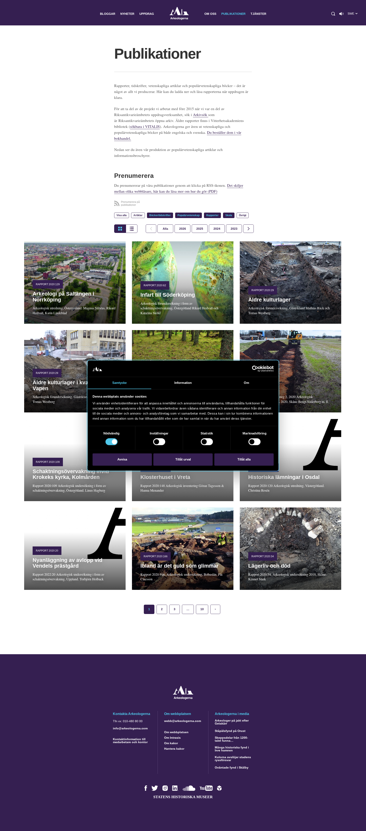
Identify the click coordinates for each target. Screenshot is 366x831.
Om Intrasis (172, 737)
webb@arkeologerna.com (182, 720)
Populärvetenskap (188, 215)
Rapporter (212, 215)
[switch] (159, 441)
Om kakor (171, 743)
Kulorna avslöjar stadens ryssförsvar (233, 759)
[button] (333, 13)
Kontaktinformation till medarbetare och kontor (130, 741)
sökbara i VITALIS (145, 126)
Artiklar (138, 215)
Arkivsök (200, 114)
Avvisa (122, 459)
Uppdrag (146, 13)
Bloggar (107, 13)
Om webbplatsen (176, 732)
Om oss (210, 13)
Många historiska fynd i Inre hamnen (232, 749)
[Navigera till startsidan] (183, 698)
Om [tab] (246, 382)
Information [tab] (183, 382)
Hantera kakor (174, 748)
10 (202, 609)
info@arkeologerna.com (130, 728)
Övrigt (242, 215)
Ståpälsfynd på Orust (230, 730)
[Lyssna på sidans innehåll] (341, 14)
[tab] (182, 228)
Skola (228, 215)
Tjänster (258, 13)
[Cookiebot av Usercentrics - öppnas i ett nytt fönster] (255, 368)
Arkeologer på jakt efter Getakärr (232, 722)
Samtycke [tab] (119, 382)
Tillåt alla (244, 459)
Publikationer (233, 13)
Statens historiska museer (183, 797)
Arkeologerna (179, 14)
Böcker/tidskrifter (160, 215)
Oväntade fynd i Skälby (231, 767)
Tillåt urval (183, 459)
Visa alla (121, 215)
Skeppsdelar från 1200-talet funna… (231, 739)
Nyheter (127, 13)
